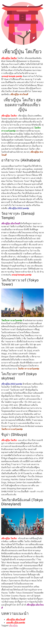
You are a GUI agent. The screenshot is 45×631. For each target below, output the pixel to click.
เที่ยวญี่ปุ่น (13, 625)
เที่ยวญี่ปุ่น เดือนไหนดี (15, 619)
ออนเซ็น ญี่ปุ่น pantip (15, 622)
